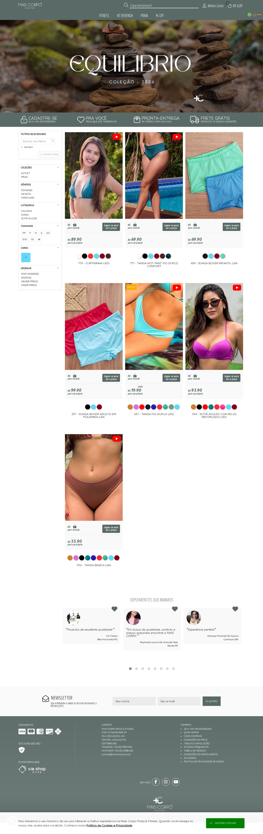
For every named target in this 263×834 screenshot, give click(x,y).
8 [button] (173, 669)
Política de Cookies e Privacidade (109, 825)
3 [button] (143, 669)
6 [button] (161, 669)
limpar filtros (50, 154)
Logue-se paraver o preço (111, 226)
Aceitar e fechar (225, 823)
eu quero (211, 701)
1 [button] (130, 669)
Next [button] (241, 634)
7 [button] (167, 669)
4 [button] (149, 669)
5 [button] (155, 669)
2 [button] (136, 669)
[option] (131, 66)
